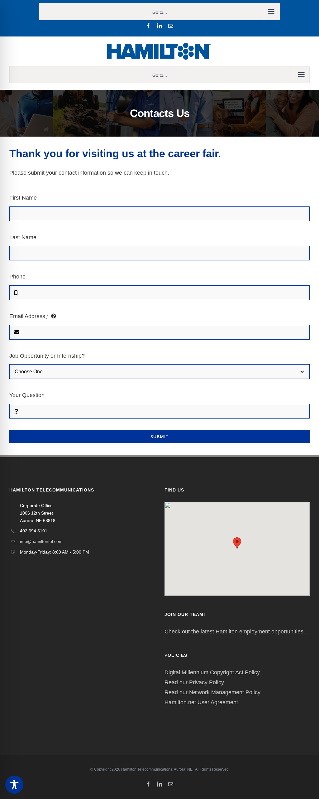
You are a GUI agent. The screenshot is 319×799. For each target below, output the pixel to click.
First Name (23, 198)
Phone (17, 277)
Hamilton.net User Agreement (201, 702)
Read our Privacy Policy (194, 682)
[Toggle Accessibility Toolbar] (14, 784)
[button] (237, 543)
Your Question (27, 395)
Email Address (29, 316)
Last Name (22, 237)
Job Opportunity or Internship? (47, 356)
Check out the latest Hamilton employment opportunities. (234, 631)
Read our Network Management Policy (212, 692)
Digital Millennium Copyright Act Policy (212, 672)
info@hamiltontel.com (41, 541)
